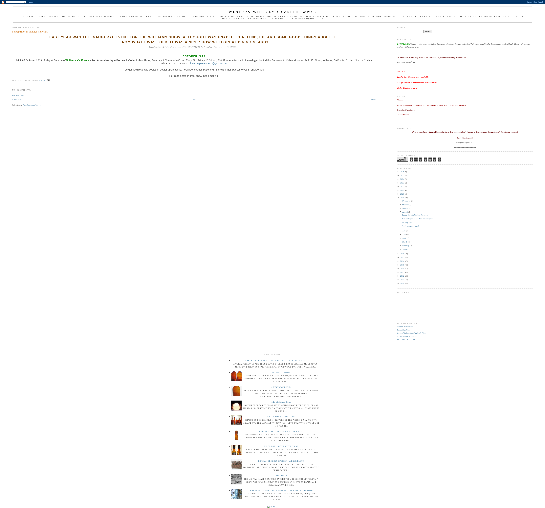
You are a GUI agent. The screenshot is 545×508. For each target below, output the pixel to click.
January (405, 249)
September (406, 208)
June (404, 234)
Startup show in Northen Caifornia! (30, 31)
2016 (402, 261)
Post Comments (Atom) (31, 105)
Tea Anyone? (407, 222)
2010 (402, 283)
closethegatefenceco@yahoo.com (208, 63)
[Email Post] (48, 80)
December (406, 201)
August (405, 212)
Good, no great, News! (410, 226)
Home (194, 99)
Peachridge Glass (403, 329)
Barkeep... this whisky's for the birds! (281, 431)
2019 (402, 197)
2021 (402, 190)
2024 (402, 179)
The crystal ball (281, 402)
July (404, 230)
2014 (402, 268)
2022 (402, 186)
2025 (402, 175)
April (404, 238)
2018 (402, 253)
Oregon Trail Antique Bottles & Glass (411, 333)
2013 (402, 272)
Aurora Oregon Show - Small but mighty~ (418, 218)
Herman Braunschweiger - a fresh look (281, 461)
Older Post (372, 99)
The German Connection (281, 416)
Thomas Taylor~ (281, 372)
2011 (402, 279)
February (406, 245)
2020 (402, 194)
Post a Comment (18, 95)
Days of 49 (281, 475)
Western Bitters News (405, 326)
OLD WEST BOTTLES (406, 339)
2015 (402, 265)
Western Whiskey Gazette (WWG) (272, 12)
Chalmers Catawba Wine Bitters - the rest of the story (281, 490)
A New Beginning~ (281, 387)
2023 (402, 182)
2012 (402, 276)
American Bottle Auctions (407, 336)
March (405, 242)
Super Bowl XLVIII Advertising (281, 446)
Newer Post (16, 99)
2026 (402, 171)
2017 (402, 257)
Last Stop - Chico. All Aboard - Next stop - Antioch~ (275, 360)
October (405, 204)
